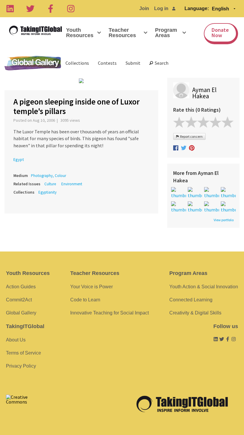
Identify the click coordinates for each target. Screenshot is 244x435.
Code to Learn (85, 299)
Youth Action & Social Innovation (203, 286)
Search (160, 63)
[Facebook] (50, 8)
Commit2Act (19, 299)
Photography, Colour (48, 175)
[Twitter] (30, 8)
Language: (196, 8)
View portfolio (224, 220)
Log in (161, 8)
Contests (107, 63)
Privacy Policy (21, 365)
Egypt (18, 159)
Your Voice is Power (91, 286)
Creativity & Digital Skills (195, 312)
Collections (77, 63)
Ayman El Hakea (204, 93)
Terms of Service (23, 352)
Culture (50, 183)
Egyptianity (47, 192)
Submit (133, 63)
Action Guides (21, 286)
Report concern (191, 136)
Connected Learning (190, 299)
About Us (16, 339)
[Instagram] (71, 8)
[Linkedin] (10, 8)
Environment (71, 183)
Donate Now (220, 32)
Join (144, 8)
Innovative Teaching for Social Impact (109, 312)
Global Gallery (32, 63)
